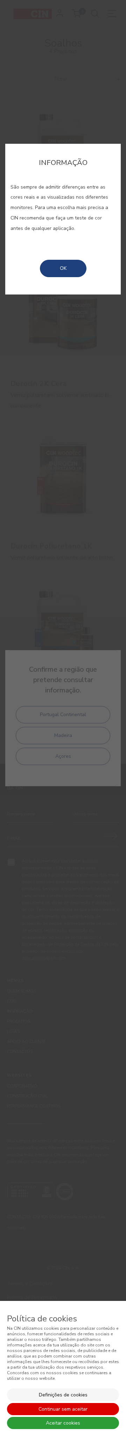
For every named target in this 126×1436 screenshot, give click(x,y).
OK (63, 268)
